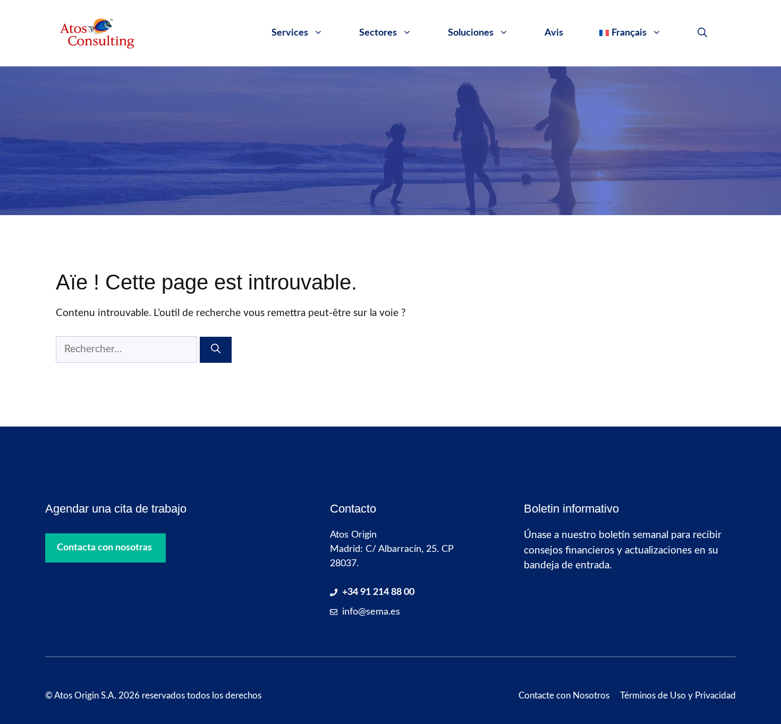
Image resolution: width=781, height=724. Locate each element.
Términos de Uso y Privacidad (678, 695)
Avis (554, 33)
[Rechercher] (216, 350)
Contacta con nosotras (104, 547)
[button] (702, 33)
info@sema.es (371, 612)
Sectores (378, 33)
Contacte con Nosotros (564, 695)
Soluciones (471, 33)
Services (289, 33)
